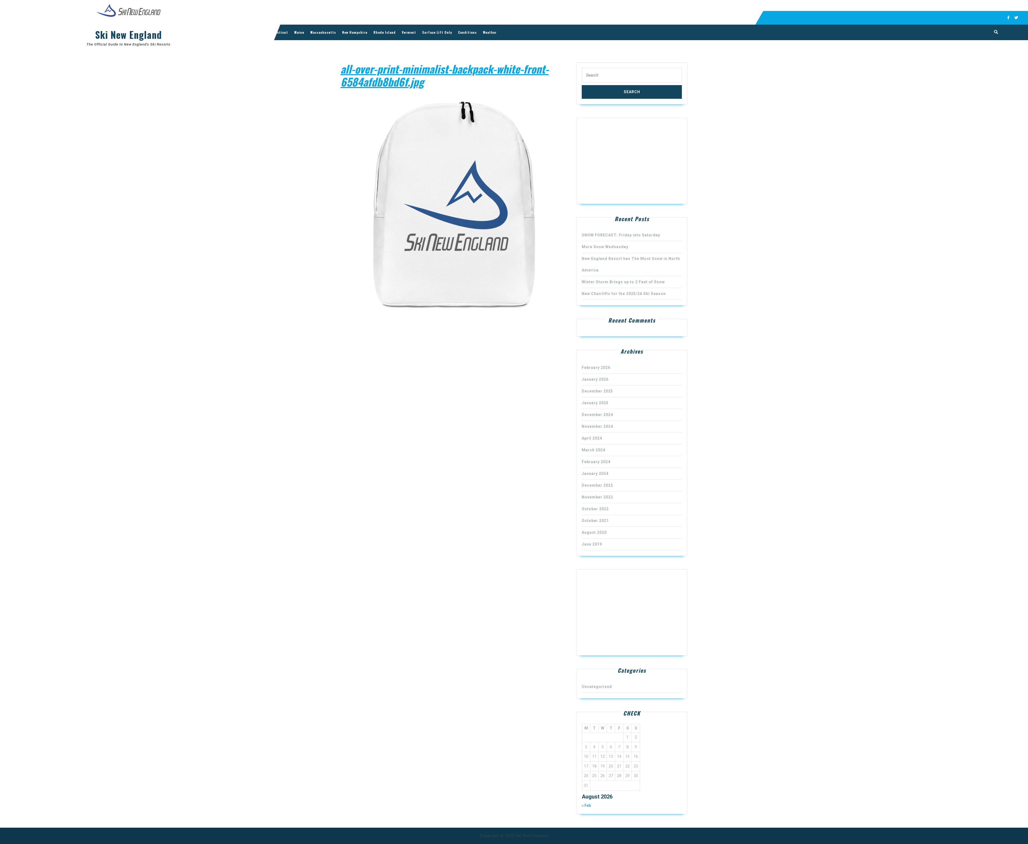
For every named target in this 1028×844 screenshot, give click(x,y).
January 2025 (595, 403)
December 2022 (597, 485)
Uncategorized (597, 686)
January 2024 (595, 473)
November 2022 (597, 497)
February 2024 (596, 462)
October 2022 (595, 509)
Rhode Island (384, 32)
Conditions (467, 32)
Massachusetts (323, 32)
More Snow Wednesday (605, 247)
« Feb (586, 805)
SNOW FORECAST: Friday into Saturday (621, 235)
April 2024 (592, 438)
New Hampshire (354, 32)
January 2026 (595, 379)
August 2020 (594, 532)
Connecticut (277, 32)
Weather (490, 32)
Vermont (409, 32)
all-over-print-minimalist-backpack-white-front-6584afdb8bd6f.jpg (445, 75)
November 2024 (597, 426)
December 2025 (597, 391)
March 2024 (593, 450)
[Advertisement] (632, 160)
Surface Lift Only (437, 32)
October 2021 (595, 520)
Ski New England (128, 34)
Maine (299, 32)
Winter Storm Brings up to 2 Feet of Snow (623, 282)
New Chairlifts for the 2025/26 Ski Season (624, 294)
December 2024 (597, 414)
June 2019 (592, 544)
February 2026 (596, 367)
